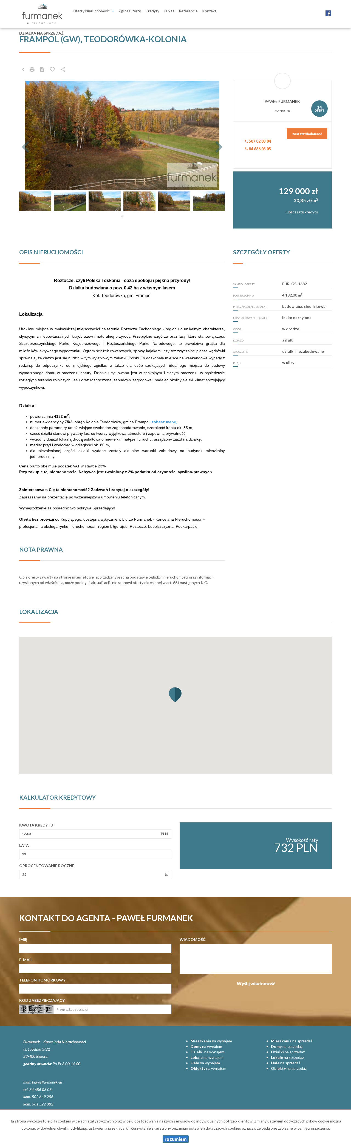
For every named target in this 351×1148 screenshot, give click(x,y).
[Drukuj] (32, 69)
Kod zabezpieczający (42, 1000)
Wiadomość (192, 939)
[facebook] (328, 10)
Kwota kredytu (36, 825)
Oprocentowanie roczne (46, 865)
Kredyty (152, 11)
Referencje (188, 11)
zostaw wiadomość (307, 134)
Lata (24, 845)
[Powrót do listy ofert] (23, 69)
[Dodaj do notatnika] (52, 69)
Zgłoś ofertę (129, 11)
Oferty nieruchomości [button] (92, 11)
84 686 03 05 (259, 148)
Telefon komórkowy (42, 980)
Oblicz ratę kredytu (301, 212)
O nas (169, 11)
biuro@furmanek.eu (47, 1082)
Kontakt (209, 11)
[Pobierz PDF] (42, 69)
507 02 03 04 (259, 141)
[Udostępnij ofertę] (63, 69)
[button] (34, 135)
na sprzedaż (291, 1041)
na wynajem (211, 1041)
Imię (23, 939)
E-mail (25, 959)
